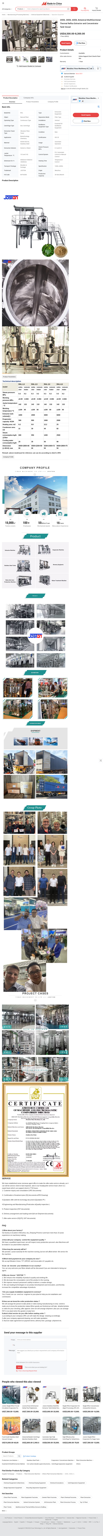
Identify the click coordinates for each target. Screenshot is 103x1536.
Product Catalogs (30, 1456)
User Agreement (62, 1528)
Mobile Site (48, 1519)
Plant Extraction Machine (84, 1460)
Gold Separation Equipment (76, 1483)
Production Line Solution (9, 1460)
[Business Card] (98, 106)
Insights (55, 1519)
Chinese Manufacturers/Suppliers (34, 1518)
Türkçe (41, 1524)
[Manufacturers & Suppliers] (51, 3)
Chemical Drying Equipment (37, 1483)
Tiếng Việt (48, 1524)
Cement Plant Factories (49, 1497)
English (16, 1522)
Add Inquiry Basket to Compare (30, 66)
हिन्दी (90, 1522)
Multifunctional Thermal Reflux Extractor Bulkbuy (31, 1507)
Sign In (63, 88)
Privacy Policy (81, 1528)
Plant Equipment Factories (29, 1497)
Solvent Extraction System (32, 1502)
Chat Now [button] (81, 43)
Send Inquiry (66, 43)
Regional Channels (81, 1518)
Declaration (72, 1528)
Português (29, 1522)
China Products (18, 1518)
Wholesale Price (60, 1518)
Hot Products (8, 1518)
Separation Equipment (58, 14)
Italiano (53, 1522)
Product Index (92, 1518)
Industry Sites (70, 1518)
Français (37, 1522)
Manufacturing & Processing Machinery (18, 14)
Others (78, 1464)
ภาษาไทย (95, 1522)
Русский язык (45, 1522)
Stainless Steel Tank (33, 1460)
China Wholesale (49, 1518)
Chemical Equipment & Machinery (40, 14)
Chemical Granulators (57, 1483)
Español (22, 1522)
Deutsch (59, 1522)
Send (19, 1367)
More (4, 1511)
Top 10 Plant (84, 1502)
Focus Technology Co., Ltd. (38, 1528)
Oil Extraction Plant (50, 1502)
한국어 (79, 1522)
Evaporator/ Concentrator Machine (62, 1460)
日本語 (85, 1522)
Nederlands (67, 1522)
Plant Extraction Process (68, 1502)
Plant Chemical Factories (68, 1497)
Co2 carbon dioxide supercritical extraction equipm (39, 1464)
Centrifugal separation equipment (62, 1464)
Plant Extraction (85, 1497)
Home (3, 14)
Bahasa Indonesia (58, 1524)
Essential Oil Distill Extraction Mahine (13, 1464)
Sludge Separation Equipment (13, 1488)
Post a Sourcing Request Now (26, 1371)
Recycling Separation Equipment (36, 1488)
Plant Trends (7, 1507)
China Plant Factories (10, 1497)
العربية (73, 1522)
